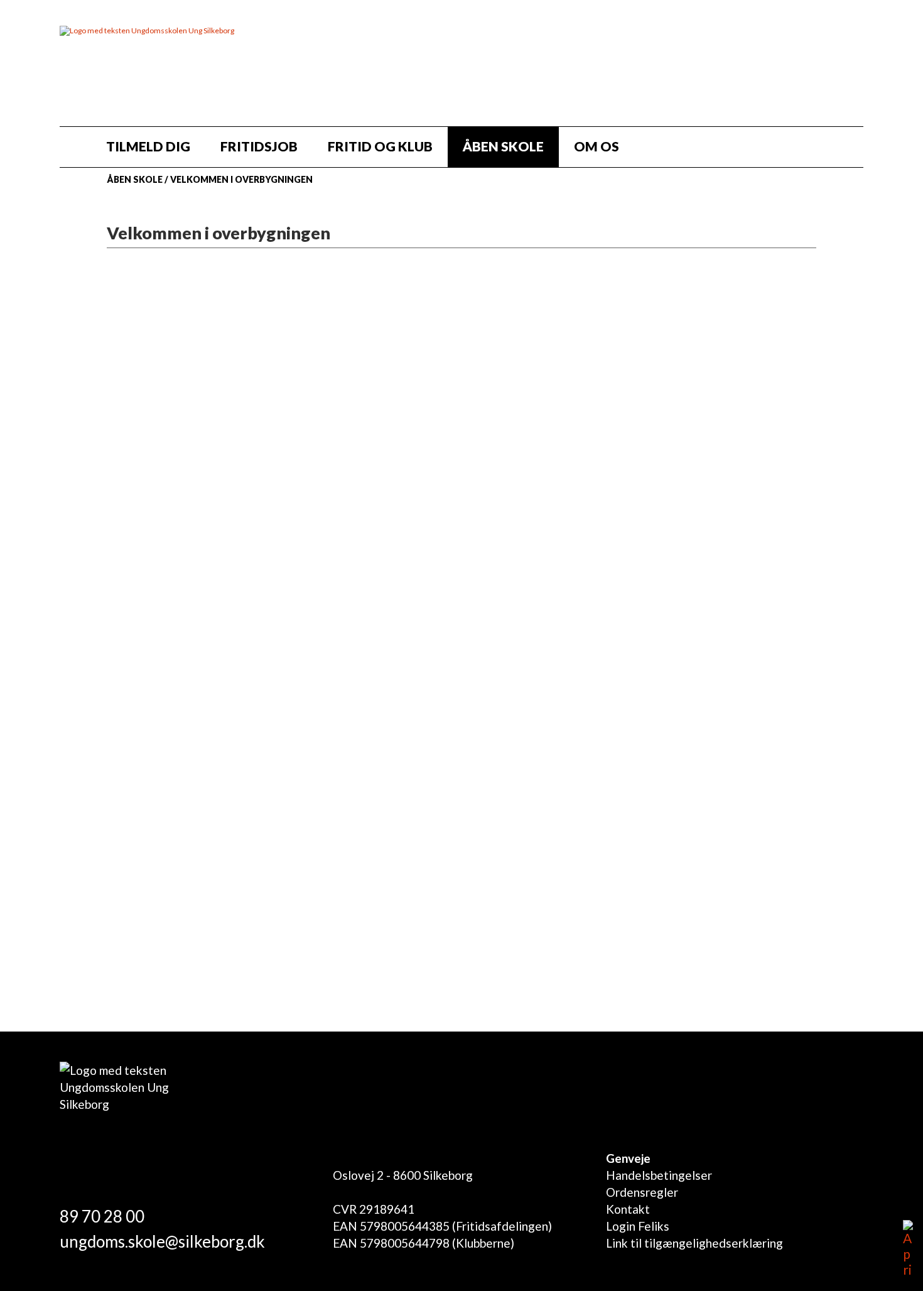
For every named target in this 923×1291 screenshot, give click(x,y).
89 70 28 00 (102, 1216)
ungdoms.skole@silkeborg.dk (162, 1241)
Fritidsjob (259, 146)
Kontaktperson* (160, 691)
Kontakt (628, 1209)
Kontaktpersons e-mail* (182, 784)
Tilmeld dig (148, 146)
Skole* (131, 599)
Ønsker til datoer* (166, 830)
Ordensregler (642, 1192)
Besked (134, 876)
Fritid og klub (380, 146)
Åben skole (503, 146)
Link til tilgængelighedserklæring (694, 1243)
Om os (596, 146)
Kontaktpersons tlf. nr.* (182, 738)
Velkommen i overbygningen (241, 179)
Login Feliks (637, 1226)
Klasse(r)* (141, 645)
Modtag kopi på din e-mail (196, 935)
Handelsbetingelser (659, 1175)
